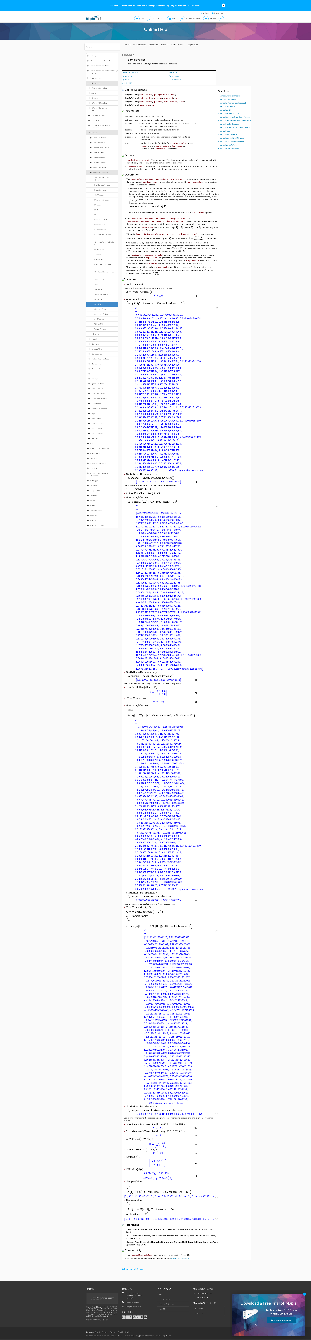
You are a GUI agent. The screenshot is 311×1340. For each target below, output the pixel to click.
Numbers (94, 438)
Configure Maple (96, 510)
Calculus (94, 98)
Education (93, 486)
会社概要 (90, 1289)
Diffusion (97, 205)
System (92, 501)
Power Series (96, 418)
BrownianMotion (100, 190)
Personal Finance (99, 163)
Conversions (96, 404)
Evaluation (95, 120)
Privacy (136, 1336)
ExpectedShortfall (100, 220)
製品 (160, 1294)
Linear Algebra (96, 354)
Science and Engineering (98, 463)
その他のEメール (203, 1297)
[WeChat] (145, 1317)
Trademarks (160, 1336)
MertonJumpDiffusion (102, 264)
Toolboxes (93, 515)
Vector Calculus (97, 389)
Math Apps (94, 481)
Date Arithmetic (99, 143)
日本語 (120, 1332)
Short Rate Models (100, 168)
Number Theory (97, 364)
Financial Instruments (101, 148)
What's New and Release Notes (101, 61)
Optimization (96, 374)
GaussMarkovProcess (102, 235)
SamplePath (98, 299)
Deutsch (113, 1332)
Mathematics (94, 83)
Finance (94, 133)
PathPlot (97, 284)
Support (131, 44)
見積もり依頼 (219, 13)
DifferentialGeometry (99, 409)
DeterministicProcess (102, 200)
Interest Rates (98, 153)
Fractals (94, 339)
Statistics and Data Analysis (100, 448)
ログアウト (199, 1313)
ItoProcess (98, 254)
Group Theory (96, 428)
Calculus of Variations (99, 399)
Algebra (94, 93)
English (97, 1332)
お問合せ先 (127, 1289)
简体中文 (128, 1332)
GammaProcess (100, 230)
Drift (96, 210)
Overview (96, 334)
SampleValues (99, 304)
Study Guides (95, 491)
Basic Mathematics (98, 394)
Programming (95, 453)
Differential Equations (99, 103)
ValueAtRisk (98, 324)
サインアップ (199, 1309)
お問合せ (206, 13)
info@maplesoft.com (133, 1307)
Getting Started (95, 56)
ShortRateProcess (101, 309)
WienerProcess (100, 329)
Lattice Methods (99, 158)
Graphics (93, 458)
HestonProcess (100, 249)
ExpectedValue (99, 225)
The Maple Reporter (204, 1293)
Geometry (95, 344)
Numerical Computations (100, 369)
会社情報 (162, 1309)
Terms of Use (128, 1336)
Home (124, 44)
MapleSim (93, 520)
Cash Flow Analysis (100, 138)
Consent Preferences (147, 1336)
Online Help (141, 44)
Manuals (93, 506)
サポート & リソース (166, 1304)
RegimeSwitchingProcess (103, 294)
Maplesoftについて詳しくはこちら (97, 1320)
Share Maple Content (98, 78)
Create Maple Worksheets (99, 66)
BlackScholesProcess (102, 185)
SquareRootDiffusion (102, 314)
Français (105, 1332)
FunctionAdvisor (97, 423)
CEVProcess (99, 195)
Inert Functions (97, 433)
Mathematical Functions (100, 359)
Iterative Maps (96, 349)
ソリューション (164, 1299)
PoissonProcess (100, 289)
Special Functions (97, 384)
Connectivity (94, 468)
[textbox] (164, 191)
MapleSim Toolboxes (97, 525)
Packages (94, 379)
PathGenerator (100, 279)
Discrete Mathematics (99, 115)
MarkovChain (99, 259)
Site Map (168, 1336)
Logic (93, 414)
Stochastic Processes (100, 172)
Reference (93, 496)
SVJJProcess (99, 319)
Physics (93, 443)
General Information (99, 88)
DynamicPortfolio (100, 215)
